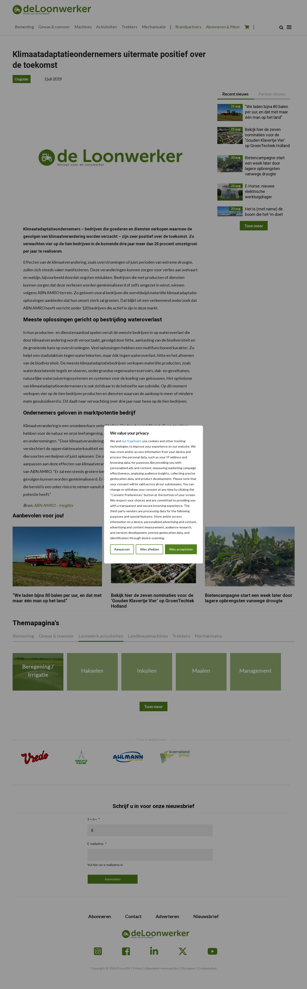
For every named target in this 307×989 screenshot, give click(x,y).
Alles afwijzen (149, 549)
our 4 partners (132, 441)
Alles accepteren (181, 549)
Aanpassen (122, 549)
